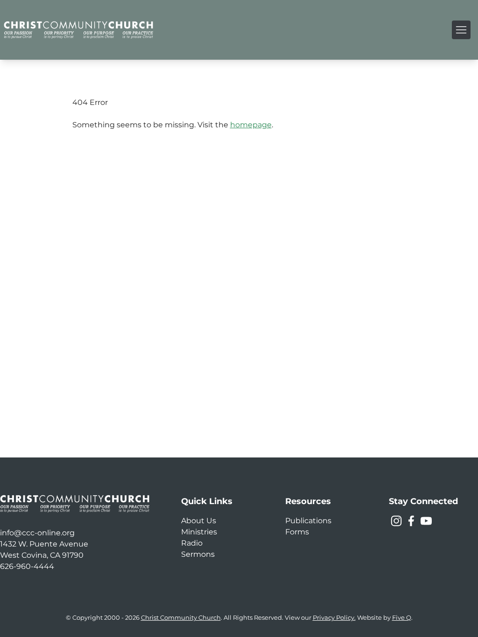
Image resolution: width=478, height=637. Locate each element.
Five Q (401, 617)
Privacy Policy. (334, 617)
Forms (297, 531)
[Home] (78, 30)
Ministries (199, 531)
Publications (308, 520)
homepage (251, 124)
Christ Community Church (181, 617)
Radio (192, 543)
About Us (198, 520)
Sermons (198, 554)
